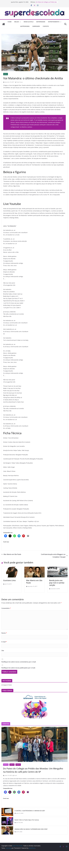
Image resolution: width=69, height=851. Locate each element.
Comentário (6, 608)
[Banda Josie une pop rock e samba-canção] (57, 568)
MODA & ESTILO (28, 22)
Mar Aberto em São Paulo (12, 554)
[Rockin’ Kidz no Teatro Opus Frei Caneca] (7, 821)
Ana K (15, 775)
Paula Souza (20, 82)
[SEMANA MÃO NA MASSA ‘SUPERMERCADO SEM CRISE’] (7, 830)
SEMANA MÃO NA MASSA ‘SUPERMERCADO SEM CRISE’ (31, 829)
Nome (4, 633)
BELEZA (16, 22)
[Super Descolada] (3, 24)
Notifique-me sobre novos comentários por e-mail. (18, 662)
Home (10, 22)
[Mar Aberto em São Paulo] (34, 568)
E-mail (4, 642)
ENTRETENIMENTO (53, 22)
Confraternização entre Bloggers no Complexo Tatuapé (53, 555)
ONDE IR (12, 764)
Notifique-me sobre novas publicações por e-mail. (18, 668)
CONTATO (46, 26)
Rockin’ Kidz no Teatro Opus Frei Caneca (27, 820)
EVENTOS (6, 764)
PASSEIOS (18, 764)
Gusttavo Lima (9, 580)
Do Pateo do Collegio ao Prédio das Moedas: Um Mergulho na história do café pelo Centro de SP (33, 770)
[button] (20, 22)
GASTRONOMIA (24, 26)
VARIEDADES (36, 26)
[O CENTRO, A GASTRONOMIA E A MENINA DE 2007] (7, 812)
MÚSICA (5, 74)
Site (2, 651)
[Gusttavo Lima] (11, 568)
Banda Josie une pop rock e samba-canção (57, 582)
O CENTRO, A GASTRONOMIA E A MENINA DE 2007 (30, 811)
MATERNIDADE (40, 22)
